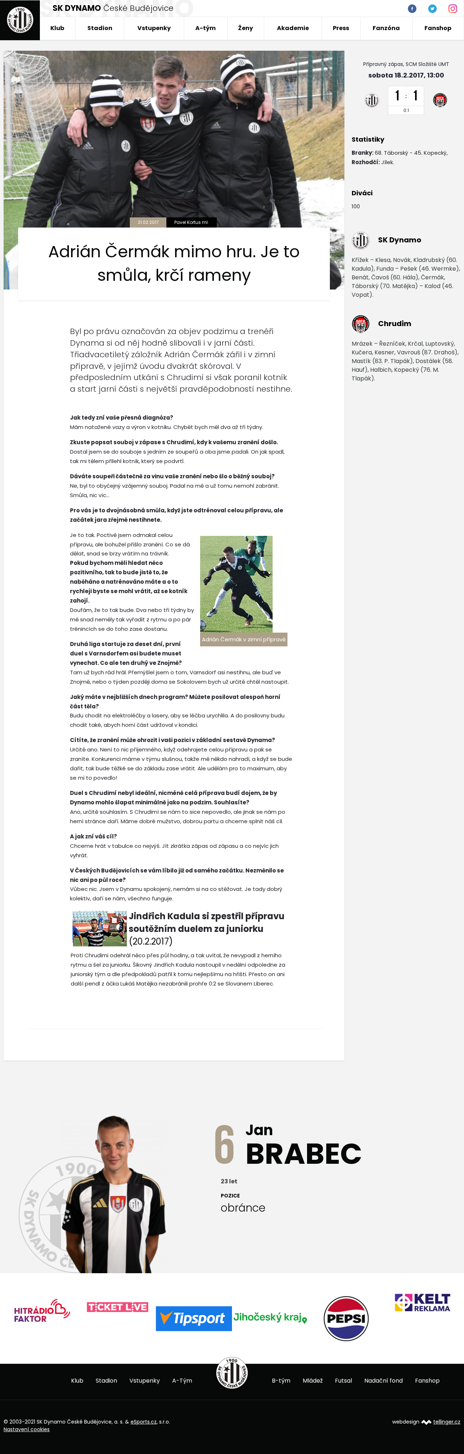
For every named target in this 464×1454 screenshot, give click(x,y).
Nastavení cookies (27, 1429)
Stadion (99, 28)
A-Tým (182, 1380)
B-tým (281, 1380)
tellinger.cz (446, 1421)
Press (341, 28)
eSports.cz (143, 1421)
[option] (50, 1307)
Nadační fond (383, 1380)
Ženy (245, 28)
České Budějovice (113, 8)
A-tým (205, 28)
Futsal (343, 1380)
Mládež (313, 1380)
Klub (57, 28)
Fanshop (437, 28)
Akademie (293, 28)
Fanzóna (386, 28)
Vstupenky (154, 28)
